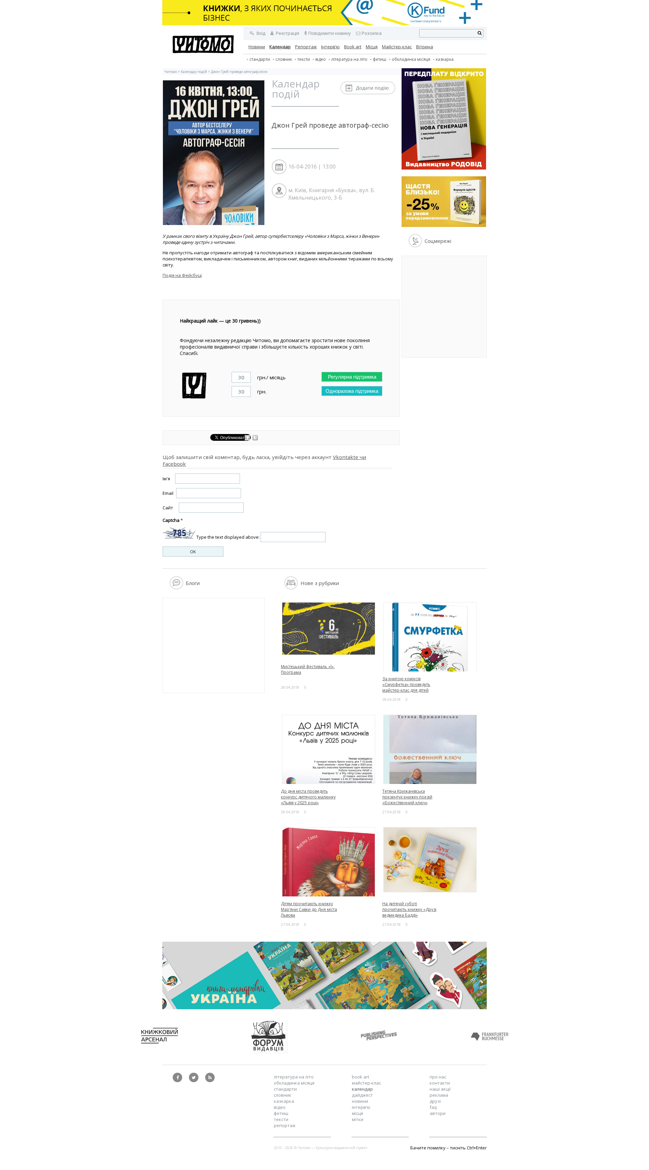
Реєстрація (287, 33)
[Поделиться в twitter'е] (255, 439)
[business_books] (324, 24)
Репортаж (306, 47)
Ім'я (166, 479)
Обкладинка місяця (411, 59)
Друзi (435, 1101)
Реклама (439, 1095)
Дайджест (362, 1095)
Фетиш (379, 59)
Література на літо (349, 59)
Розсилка (372, 33)
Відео (320, 59)
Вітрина (424, 47)
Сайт (168, 508)
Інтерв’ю (330, 47)
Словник (283, 59)
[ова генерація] (444, 168)
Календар (280, 47)
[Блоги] (176, 587)
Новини (256, 47)
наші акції (440, 1089)
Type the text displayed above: (228, 537)
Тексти (281, 1119)
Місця (372, 47)
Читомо (170, 71)
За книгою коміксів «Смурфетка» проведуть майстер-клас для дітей (406, 684)
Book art (352, 47)
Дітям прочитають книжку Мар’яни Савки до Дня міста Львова (309, 909)
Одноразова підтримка (352, 391)
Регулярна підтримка (352, 377)
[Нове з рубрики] (291, 587)
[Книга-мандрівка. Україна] (324, 1007)
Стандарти (259, 59)
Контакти (440, 1083)
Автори (438, 1113)
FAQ (433, 1107)
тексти (303, 59)
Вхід (260, 33)
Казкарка (445, 59)
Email (168, 493)
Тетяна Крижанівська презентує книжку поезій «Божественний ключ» (407, 797)
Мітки (357, 1119)
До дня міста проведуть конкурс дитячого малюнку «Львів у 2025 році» (308, 797)
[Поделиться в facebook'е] (248, 439)
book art (360, 1077)
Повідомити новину (329, 33)
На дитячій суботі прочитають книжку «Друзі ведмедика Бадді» (409, 909)
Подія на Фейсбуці (182, 275)
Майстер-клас (397, 47)
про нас (438, 1077)
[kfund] (444, 225)
